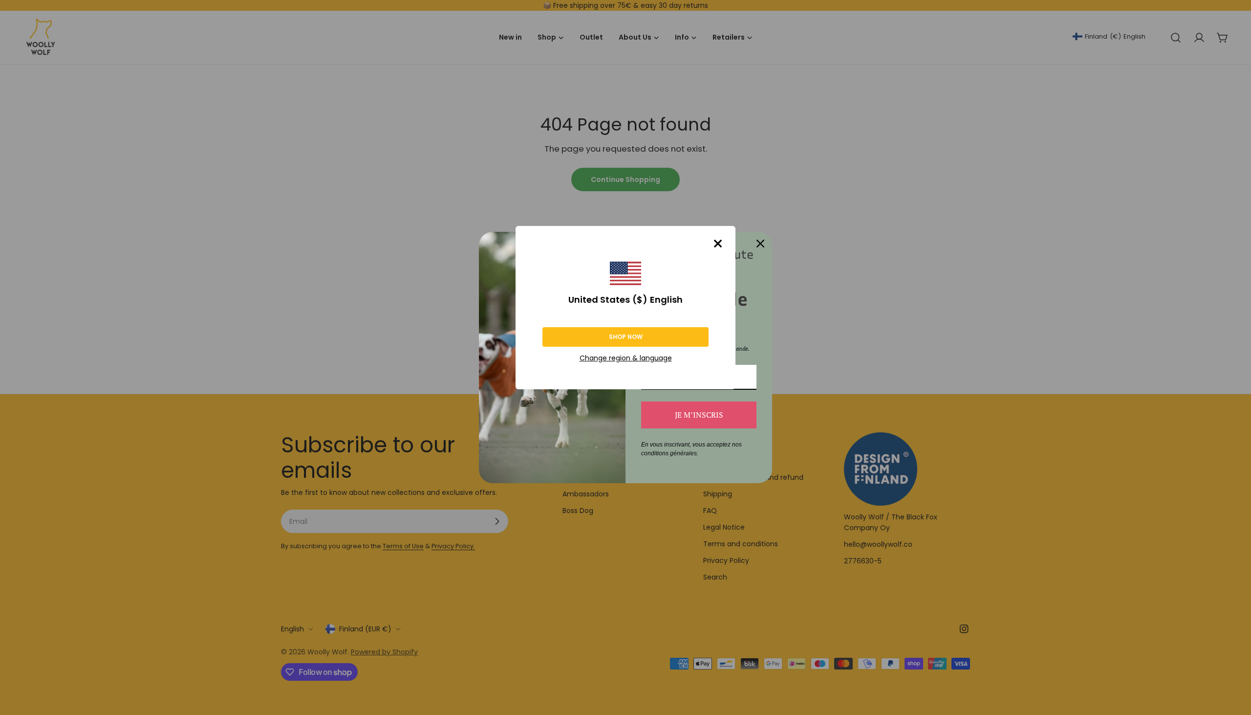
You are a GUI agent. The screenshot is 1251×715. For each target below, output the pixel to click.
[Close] (718, 243)
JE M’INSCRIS (699, 414)
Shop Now (626, 337)
